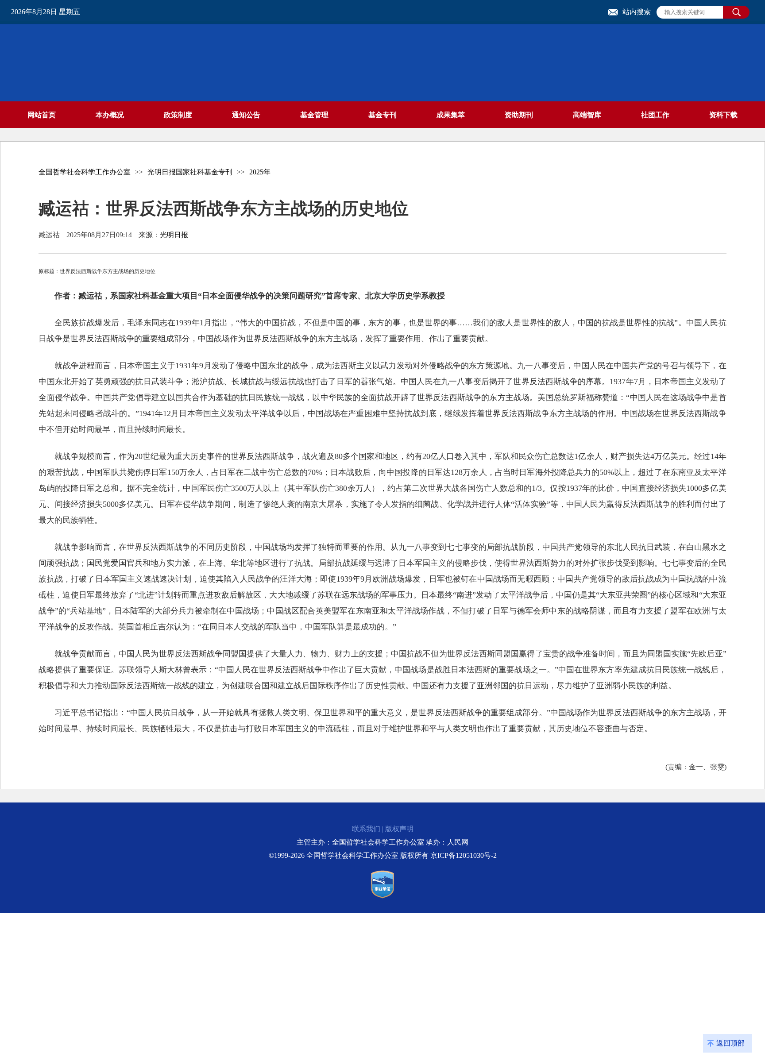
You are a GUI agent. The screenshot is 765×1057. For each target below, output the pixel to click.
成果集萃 (451, 115)
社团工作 (655, 115)
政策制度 (178, 115)
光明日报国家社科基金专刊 (189, 172)
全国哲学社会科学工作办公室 (85, 172)
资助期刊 (519, 115)
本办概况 (110, 115)
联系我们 (366, 829)
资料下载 (723, 115)
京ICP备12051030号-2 (463, 855)
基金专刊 (382, 115)
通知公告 (246, 115)
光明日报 (174, 235)
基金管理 (314, 115)
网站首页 (41, 115)
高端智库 (587, 115)
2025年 (259, 172)
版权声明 (399, 829)
